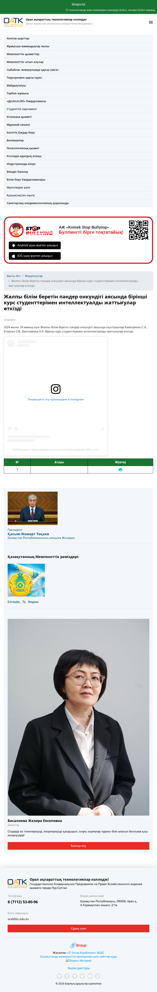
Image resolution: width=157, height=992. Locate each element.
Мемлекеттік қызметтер (23, 54)
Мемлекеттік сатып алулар (25, 62)
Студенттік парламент (22, 109)
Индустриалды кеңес (21, 164)
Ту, (24, 602)
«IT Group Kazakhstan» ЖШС (85, 953)
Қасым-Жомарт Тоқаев (28, 534)
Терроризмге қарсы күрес (24, 77)
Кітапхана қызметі (19, 117)
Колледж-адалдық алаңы (24, 156)
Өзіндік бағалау (17, 171)
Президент (15, 530)
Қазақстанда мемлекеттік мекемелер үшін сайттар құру (78, 956)
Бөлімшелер (15, 140)
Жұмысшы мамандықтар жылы (28, 46)
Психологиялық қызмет (23, 148)
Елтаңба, (14, 602)
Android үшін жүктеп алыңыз (37, 245)
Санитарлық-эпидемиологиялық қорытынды (38, 203)
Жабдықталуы (16, 85)
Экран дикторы (78, 968)
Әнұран (33, 602)
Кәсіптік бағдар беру (21, 132)
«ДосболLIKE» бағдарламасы (26, 101)
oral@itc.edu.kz (18, 919)
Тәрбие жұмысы (18, 93)
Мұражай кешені (18, 124)
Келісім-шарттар (18, 38)
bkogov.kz (78, 4)
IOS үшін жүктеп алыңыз (34, 255)
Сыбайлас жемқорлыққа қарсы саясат (33, 70)
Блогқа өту (78, 846)
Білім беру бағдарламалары (26, 179)
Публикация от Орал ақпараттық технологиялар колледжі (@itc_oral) (56, 449)
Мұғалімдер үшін (18, 187)
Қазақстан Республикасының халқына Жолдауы (41, 538)
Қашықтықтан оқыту (21, 195)
